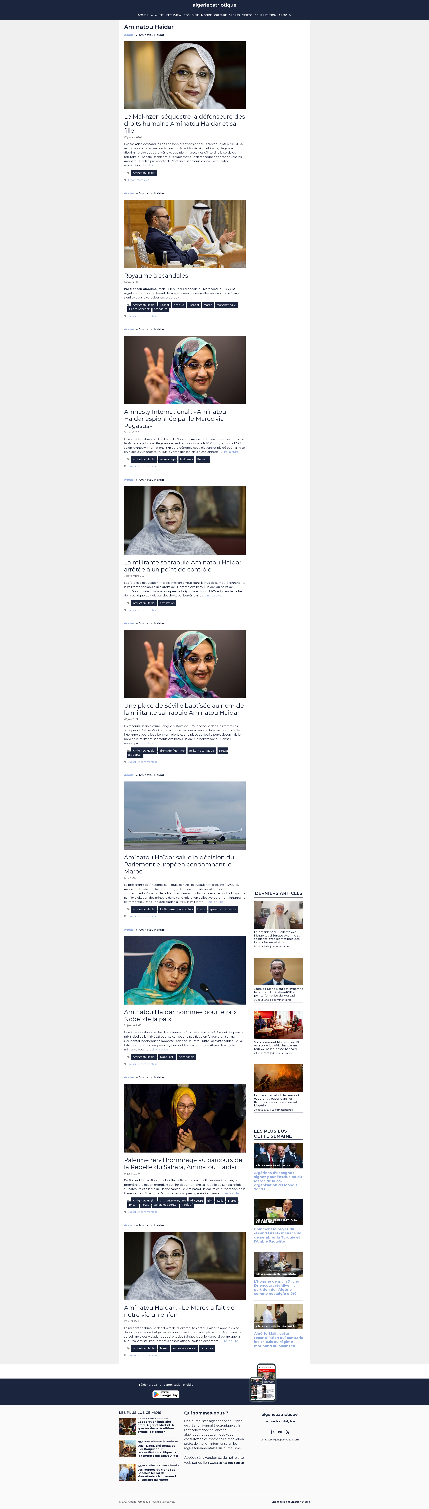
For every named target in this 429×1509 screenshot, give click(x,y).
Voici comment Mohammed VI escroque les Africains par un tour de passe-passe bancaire (276, 1045)
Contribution (265, 15)
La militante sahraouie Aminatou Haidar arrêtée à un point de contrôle (182, 566)
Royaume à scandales (156, 275)
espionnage (168, 459)
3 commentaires (281, 999)
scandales (160, 309)
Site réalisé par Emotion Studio (291, 1501)
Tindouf (187, 1204)
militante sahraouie (202, 750)
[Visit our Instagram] (279, 1432)
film (209, 1200)
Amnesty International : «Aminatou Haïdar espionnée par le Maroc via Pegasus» (175, 418)
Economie (191, 15)
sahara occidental (165, 1204)
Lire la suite (151, 165)
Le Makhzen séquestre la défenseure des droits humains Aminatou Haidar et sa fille (184, 123)
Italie (220, 1200)
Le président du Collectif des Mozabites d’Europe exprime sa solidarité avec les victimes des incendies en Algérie (277, 937)
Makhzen (186, 459)
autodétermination (173, 1200)
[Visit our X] (287, 1432)
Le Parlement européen (176, 909)
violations (207, 1348)
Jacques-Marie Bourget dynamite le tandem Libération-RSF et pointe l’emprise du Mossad (278, 992)
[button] (290, 15)
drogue (179, 305)
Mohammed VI (226, 305)
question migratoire (223, 909)
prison (133, 1204)
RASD (145, 1204)
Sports (234, 15)
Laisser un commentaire (143, 316)
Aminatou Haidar (144, 172)
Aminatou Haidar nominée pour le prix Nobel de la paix (180, 1015)
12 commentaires (138, 180)
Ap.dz (283, 15)
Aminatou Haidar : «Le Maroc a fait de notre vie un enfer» (179, 1311)
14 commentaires (281, 1053)
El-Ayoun (196, 1200)
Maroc (208, 305)
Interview (173, 15)
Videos (247, 15)
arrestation (167, 603)
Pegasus (203, 459)
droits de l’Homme (172, 750)
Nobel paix (167, 1057)
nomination (186, 1057)
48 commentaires (282, 1109)
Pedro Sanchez (139, 309)
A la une (157, 15)
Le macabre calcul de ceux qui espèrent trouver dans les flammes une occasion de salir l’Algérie (276, 1100)
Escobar (194, 305)
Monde (206, 15)
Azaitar (164, 305)
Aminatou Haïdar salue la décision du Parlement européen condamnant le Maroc (179, 864)
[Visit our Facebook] (271, 1432)
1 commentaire (281, 946)
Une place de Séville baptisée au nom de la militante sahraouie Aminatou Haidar (184, 709)
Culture (220, 15)
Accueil (143, 15)
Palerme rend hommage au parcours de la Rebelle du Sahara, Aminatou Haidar (183, 1163)
